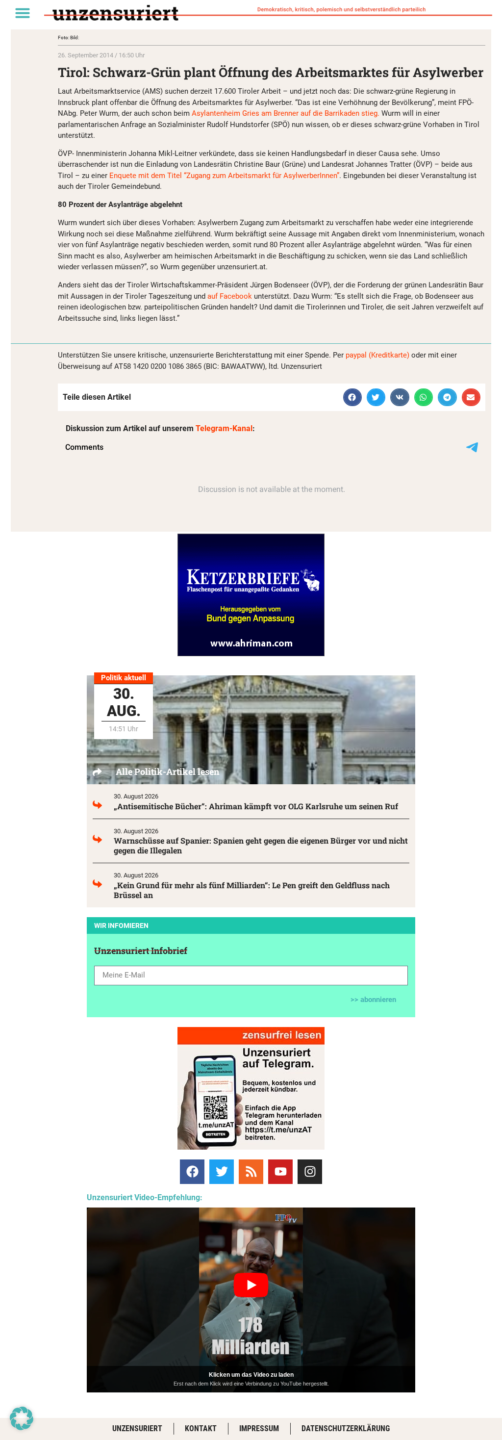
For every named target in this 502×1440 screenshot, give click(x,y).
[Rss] (251, 1171)
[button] (22, 13)
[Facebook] (192, 1171)
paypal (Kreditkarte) (377, 355)
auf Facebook (229, 296)
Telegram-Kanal (224, 428)
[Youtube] (280, 1171)
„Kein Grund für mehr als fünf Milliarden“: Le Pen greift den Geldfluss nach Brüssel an (252, 890)
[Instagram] (310, 1171)
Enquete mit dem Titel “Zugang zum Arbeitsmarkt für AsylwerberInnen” (223, 175)
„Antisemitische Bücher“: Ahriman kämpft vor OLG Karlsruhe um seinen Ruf (256, 806)
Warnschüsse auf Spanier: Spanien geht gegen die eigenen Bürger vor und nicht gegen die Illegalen (261, 845)
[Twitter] (221, 1171)
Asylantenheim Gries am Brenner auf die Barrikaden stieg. (284, 113)
